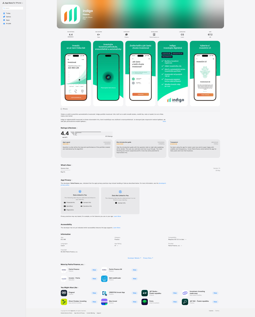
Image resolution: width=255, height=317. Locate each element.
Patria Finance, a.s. (174, 245)
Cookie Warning (91, 313)
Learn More (117, 216)
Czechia (211, 310)
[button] (13, 13)
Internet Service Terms (66, 313)
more (164, 121)
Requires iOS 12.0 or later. (176, 239)
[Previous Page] (58, 73)
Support (99, 313)
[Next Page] (222, 73)
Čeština (217, 310)
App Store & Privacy (79, 313)
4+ (115, 245)
